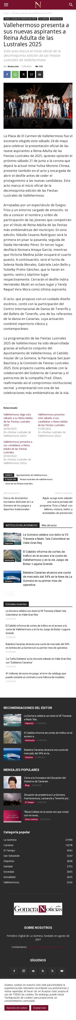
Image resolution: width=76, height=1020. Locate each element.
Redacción (13, 66)
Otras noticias (31, 819)
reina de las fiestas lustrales (19, 483)
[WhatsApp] (15, 74)
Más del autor (49, 525)
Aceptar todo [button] (39, 1007)
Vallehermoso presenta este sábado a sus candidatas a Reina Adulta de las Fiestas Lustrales (53, 420)
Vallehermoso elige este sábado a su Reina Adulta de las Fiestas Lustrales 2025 (18, 420)
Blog (27, 785)
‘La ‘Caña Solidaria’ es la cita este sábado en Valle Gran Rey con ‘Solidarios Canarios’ (38, 660)
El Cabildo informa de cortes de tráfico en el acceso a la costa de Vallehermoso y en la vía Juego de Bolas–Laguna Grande (38, 629)
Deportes (9, 543)
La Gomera (43, 19)
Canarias (8, 581)
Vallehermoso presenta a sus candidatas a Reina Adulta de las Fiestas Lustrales (18, 447)
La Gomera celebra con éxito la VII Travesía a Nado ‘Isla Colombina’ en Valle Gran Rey (46, 539)
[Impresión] (39, 74)
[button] (6, 5)
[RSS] (42, 971)
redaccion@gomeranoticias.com (46, 947)
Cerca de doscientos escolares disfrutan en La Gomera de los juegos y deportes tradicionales (18, 504)
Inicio (6, 13)
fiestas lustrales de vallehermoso (36, 479)
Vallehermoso (56, 19)
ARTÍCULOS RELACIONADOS (21, 525)
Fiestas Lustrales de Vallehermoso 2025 (32, 13)
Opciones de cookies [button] (17, 1007)
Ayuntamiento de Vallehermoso (31, 475)
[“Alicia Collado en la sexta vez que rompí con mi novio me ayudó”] (12, 816)
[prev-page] (6, 593)
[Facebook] (7, 74)
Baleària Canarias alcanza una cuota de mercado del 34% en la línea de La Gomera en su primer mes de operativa (37, 646)
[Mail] (33, 971)
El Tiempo (29, 802)
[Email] (31, 74)
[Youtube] (61, 971)
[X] (23, 74)
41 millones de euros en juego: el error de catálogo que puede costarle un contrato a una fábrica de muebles (36, 675)
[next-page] (11, 593)
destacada (9, 560)
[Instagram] (23, 970)
